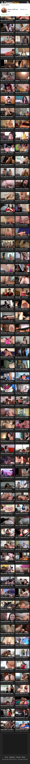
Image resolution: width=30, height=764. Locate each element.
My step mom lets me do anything (8, 80)
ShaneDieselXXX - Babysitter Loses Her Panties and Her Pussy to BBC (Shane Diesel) (8, 621)
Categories (12, 757)
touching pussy (19, 527)
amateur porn (21, 454)
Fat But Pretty (4, 561)
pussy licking (18, 214)
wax (27, 599)
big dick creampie (9, 442)
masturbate (9, 394)
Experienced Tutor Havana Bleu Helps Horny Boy (8, 633)
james (24, 695)
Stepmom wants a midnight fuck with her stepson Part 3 (22, 128)
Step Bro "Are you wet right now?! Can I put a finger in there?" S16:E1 (22, 513)
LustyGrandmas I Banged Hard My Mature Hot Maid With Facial (22, 417)
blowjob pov (18, 238)
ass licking (18, 719)
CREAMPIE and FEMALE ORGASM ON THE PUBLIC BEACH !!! (8, 669)
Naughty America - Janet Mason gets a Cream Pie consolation (22, 717)
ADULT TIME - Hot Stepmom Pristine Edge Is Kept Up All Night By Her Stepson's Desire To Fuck (8, 152)
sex (1, 166)
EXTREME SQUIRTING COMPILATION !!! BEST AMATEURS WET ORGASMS (8, 681)
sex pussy (24, 226)
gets (16, 250)
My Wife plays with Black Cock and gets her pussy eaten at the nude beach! (8, 597)
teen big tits (4, 731)
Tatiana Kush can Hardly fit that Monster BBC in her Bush (22, 188)
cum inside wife (14, 70)
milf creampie (4, 382)
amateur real (18, 611)
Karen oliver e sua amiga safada (22, 273)
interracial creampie (6, 659)
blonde (2, 238)
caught (2, 130)
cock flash (21, 539)
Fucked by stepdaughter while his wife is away (8, 237)
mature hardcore (12, 334)
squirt (16, 70)
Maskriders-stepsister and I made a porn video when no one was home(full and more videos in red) (22, 369)
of (1, 262)
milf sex (5, 334)
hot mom (26, 358)
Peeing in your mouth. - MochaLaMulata (8, 609)
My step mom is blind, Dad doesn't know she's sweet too (22, 357)
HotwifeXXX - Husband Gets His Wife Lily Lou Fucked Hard (22, 44)
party (19, 334)
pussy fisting (7, 34)
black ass (20, 358)
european (17, 286)
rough (24, 106)
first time (23, 94)
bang (13, 286)
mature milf (12, 106)
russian (23, 599)
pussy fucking (14, 82)
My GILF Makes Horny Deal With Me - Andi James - (22, 693)
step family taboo (5, 190)
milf (2, 106)
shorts (25, 527)
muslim (14, 118)
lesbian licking (4, 466)
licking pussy (9, 46)
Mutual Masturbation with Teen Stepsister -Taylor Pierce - (22, 381)
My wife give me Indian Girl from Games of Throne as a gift (8, 116)
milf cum (21, 82)
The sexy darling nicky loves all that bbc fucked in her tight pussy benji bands (22, 32)
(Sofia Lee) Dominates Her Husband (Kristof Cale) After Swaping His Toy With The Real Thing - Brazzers (22, 645)
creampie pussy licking (8, 262)
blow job (28, 719)
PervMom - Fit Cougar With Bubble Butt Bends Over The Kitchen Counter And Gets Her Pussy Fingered (22, 393)
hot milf (25, 130)
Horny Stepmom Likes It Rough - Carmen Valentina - (8, 549)
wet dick (14, 358)
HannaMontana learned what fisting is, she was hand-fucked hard (8, 32)
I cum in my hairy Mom (21, 225)
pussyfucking (13, 671)
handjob (9, 214)
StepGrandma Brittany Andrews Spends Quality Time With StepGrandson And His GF (22, 164)
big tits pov (9, 647)
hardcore (6, 454)
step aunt (21, 142)
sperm (17, 82)
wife (16, 539)
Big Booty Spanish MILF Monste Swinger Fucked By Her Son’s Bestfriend (8, 693)
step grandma (26, 118)
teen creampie (11, 274)
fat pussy (9, 358)
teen (7, 587)
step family (4, 82)
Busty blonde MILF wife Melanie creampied (22, 200)
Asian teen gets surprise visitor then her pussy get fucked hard (22, 249)
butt (6, 502)
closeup (3, 527)
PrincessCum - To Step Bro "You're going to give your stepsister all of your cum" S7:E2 (8, 261)
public (23, 238)
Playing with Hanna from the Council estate (22, 152)
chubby (2, 575)
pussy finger (18, 118)
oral (23, 551)
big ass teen (25, 563)
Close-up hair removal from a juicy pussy (22, 597)
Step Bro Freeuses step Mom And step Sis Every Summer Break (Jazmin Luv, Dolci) (8, 249)
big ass (21, 418)
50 (13, 202)
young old (11, 310)
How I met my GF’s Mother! (8, 537)
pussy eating (25, 46)
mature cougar (26, 659)
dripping (8, 346)
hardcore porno (5, 94)
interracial (5, 166)
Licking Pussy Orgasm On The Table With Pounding (22, 441)
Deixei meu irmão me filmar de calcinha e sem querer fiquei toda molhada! (8, 525)
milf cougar (18, 659)
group (26, 154)
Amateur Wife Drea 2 (6, 489)
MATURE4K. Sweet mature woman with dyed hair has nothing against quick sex (22, 549)
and (8, 70)
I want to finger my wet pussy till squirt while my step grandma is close (22, 116)
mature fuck (24, 502)
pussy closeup (12, 527)
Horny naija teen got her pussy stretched (8, 44)
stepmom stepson (11, 551)
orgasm (3, 442)
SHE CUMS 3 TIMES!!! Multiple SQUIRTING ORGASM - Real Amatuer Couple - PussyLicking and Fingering (22, 453)
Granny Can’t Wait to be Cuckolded (22, 405)
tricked (23, 250)
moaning (3, 346)
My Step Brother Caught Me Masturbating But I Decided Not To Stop (22, 477)
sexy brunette (4, 58)
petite (2, 22)
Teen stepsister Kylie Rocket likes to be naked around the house (8, 176)
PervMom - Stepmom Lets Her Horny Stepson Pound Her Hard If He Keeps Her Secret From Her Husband (22, 345)
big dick (23, 719)
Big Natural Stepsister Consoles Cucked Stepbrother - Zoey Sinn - (22, 561)
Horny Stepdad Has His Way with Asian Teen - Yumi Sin (22, 681)
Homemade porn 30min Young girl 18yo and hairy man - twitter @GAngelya (8, 645)
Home (6, 757)
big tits (14, 154)
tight (5, 515)
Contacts (18, 757)
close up (13, 346)
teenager (3, 587)
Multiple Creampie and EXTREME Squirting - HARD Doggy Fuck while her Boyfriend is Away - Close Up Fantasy (22, 285)
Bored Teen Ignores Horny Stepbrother (22, 429)
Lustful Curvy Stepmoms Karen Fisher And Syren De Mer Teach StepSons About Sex (22, 657)
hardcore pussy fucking (21, 671)
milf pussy (6, 106)
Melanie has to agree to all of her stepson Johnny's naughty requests (22, 585)
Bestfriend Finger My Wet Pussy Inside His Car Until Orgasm (8, 393)
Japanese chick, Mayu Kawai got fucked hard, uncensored (22, 20)
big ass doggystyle (10, 575)
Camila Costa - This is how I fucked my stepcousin (8, 92)
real (13, 34)
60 (25, 551)
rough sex (23, 430)
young (24, 418)
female (10, 502)
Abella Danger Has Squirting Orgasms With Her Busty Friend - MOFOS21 (22, 705)
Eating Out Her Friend (6, 465)
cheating (9, 118)
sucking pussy (19, 491)
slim (23, 322)
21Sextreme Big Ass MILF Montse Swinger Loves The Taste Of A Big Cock (22, 501)
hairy (8, 130)
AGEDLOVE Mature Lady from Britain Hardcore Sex (8, 453)
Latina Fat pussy (19, 573)
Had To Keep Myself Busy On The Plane (8, 369)
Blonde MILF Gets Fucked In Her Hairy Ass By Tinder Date (8, 333)
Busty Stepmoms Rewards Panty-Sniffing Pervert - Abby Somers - (8, 705)
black (2, 611)
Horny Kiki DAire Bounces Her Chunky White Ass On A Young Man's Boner (8, 429)
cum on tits (13, 130)
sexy (2, 286)
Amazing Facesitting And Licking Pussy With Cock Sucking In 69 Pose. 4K (8, 501)
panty (6, 527)
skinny (2, 322)
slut (24, 611)
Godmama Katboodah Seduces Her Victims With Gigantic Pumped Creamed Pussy (22, 309)
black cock (13, 418)
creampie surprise (5, 226)
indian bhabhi (21, 575)
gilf (21, 695)
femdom (17, 442)
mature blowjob (19, 635)
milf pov (21, 202)
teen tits (3, 46)
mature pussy (10, 635)
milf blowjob (21, 166)
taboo (8, 82)
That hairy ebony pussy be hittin (22, 321)
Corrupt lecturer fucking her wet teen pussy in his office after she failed (8, 405)
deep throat (23, 515)
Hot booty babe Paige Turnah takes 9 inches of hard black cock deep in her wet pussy (8, 477)
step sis (3, 250)
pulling (4, 551)
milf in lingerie (12, 382)
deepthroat (18, 46)
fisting (2, 34)
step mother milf (9, 250)
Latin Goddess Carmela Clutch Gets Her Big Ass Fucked (22, 669)
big (11, 154)
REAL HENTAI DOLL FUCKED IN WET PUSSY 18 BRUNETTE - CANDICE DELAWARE (8, 20)
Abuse (23, 757)
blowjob (24, 587)
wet (16, 334)
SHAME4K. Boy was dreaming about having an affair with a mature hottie (8, 200)
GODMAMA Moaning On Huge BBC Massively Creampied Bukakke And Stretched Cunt (22, 68)
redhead (27, 58)
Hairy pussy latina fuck (7, 140)
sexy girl (3, 370)
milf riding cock (19, 298)
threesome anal (26, 406)
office (16, 262)
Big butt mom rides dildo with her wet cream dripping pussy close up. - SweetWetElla (22, 176)
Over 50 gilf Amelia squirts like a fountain (22, 621)
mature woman (5, 202)
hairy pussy (4, 142)
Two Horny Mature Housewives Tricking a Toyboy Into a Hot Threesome (8, 297)
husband (3, 418)
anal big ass (4, 274)
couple (27, 454)
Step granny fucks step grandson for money (8, 188)
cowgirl (20, 551)
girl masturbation (9, 370)
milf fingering (24, 346)
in (7, 406)
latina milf (3, 695)
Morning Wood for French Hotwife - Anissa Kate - (8, 441)
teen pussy (18, 382)
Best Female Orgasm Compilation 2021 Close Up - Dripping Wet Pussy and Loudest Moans (8, 513)
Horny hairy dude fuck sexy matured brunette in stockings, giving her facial (8, 56)
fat (16, 575)
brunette (9, 731)
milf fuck (17, 502)
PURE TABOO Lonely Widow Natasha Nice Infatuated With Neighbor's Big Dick (22, 633)
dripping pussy (25, 178)
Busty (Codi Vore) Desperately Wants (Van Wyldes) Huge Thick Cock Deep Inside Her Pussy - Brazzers (22, 212)
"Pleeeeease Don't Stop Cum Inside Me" (8, 225)
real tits (27, 611)
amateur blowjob (19, 154)
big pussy (17, 695)
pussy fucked (18, 106)
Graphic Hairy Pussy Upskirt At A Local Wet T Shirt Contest (22, 333)
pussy (8, 154)
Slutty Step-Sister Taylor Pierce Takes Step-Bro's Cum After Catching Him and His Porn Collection (22, 729)
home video (21, 370)
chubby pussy (9, 539)
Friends (3, 104)
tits (5, 130)
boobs (26, 370)
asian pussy (24, 683)
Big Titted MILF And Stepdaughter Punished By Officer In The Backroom (8, 717)
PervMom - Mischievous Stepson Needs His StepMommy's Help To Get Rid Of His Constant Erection (8, 381)
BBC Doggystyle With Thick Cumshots (8, 164)
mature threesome (11, 298)
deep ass (9, 479)
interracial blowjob (20, 22)
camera (13, 719)
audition (10, 322)
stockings (10, 58)
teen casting (18, 58)
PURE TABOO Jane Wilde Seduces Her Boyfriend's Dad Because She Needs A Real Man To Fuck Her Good (8, 729)
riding (25, 298)
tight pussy (21, 34)
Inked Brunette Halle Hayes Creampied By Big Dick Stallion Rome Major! (8, 657)
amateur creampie (5, 563)
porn (16, 358)
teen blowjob (4, 623)
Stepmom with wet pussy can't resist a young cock (8, 309)
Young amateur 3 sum (21, 609)
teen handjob (12, 587)
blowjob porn (12, 94)
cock (23, 58)
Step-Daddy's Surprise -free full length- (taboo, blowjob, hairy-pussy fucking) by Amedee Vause (8, 212)
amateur (23, 286)
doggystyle (7, 238)
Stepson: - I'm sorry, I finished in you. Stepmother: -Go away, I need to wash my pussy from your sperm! (22, 80)
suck (14, 190)
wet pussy (11, 166)
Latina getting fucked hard (22, 104)
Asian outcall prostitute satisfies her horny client (22, 489)
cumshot (17, 430)
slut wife (9, 491)
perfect (14, 502)
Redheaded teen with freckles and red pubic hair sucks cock (22, 56)
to (6, 418)
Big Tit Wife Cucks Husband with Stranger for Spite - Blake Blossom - (8, 128)
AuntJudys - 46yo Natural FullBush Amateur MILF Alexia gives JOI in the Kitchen (22, 140)
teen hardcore (6, 178)
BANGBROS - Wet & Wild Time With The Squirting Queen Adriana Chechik (8, 285)
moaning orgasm (11, 515)
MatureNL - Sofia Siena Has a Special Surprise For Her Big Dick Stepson (22, 297)
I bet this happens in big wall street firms (22, 261)
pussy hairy (4, 70)
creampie (17, 94)
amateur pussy (8, 22)
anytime (21, 262)
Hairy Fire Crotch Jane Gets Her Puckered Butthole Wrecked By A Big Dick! (8, 321)
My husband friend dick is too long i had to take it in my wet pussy (8, 417)
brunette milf (11, 430)
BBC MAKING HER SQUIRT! (8, 357)
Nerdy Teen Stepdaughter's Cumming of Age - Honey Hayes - (22, 92)
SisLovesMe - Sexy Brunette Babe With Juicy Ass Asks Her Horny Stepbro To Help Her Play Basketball (8, 573)
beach (9, 599)
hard (19, 250)
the (25, 322)
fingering (3, 298)
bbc (16, 34)
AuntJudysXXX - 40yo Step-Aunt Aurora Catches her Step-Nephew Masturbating (22, 465)
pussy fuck (11, 623)
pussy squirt (24, 70)
